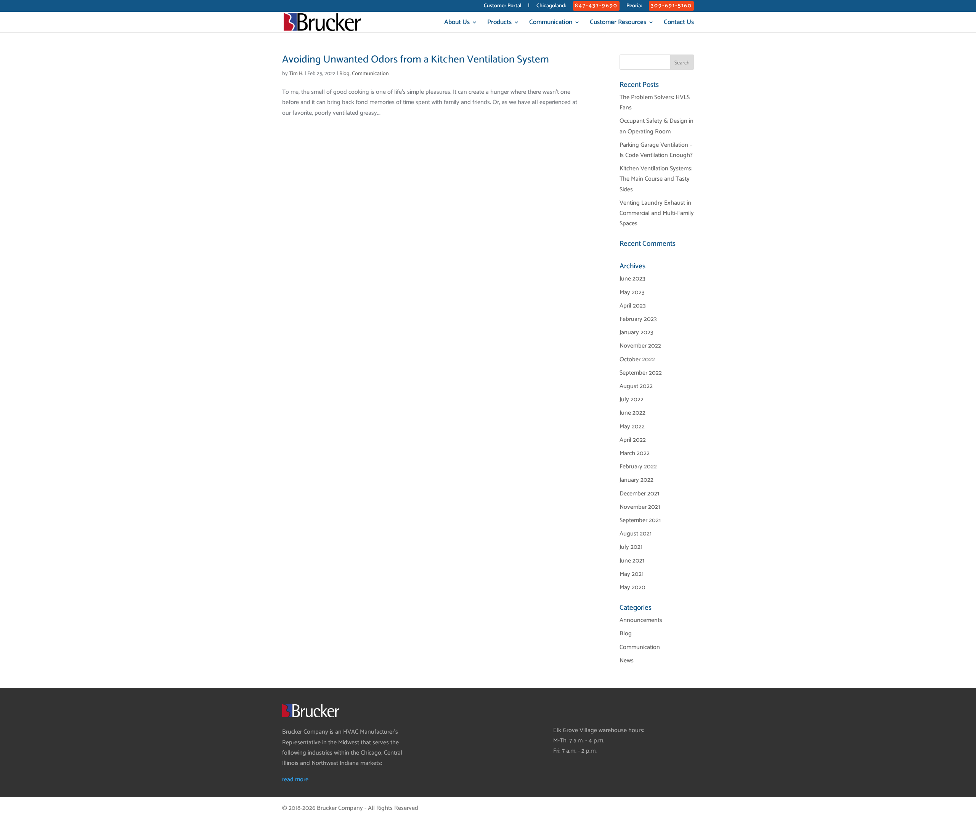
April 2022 (633, 440)
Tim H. (296, 73)
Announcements (641, 620)
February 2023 (638, 319)
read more (295, 779)
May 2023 (632, 292)
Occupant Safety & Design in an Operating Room (656, 126)
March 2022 (635, 453)
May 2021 (632, 574)
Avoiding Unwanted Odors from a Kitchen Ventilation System (415, 59)
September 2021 (640, 520)
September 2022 (641, 373)
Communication (550, 23)
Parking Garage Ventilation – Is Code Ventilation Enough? (656, 150)
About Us (457, 23)
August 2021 (636, 534)
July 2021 (631, 547)
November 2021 (640, 507)
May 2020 (632, 587)
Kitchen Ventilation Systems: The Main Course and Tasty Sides (656, 178)
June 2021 (632, 561)
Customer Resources (618, 23)
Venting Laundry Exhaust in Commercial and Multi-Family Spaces (657, 213)
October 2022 (637, 359)
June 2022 (632, 413)
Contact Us (679, 23)
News (627, 661)
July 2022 (632, 399)
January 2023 (636, 332)
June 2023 (632, 279)
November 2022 (640, 346)
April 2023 (633, 306)
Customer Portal (502, 6)
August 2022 (636, 386)
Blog (344, 73)
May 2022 (632, 427)
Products (499, 23)
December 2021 (639, 494)
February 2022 (638, 467)
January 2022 (636, 480)
